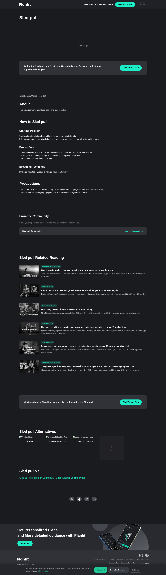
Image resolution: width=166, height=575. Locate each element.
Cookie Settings (143, 563)
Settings (135, 570)
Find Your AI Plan (131, 68)
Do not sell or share (118, 570)
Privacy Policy (44, 571)
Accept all (101, 570)
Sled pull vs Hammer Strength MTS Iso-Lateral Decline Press (52, 477)
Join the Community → (134, 231)
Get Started (25, 543)
